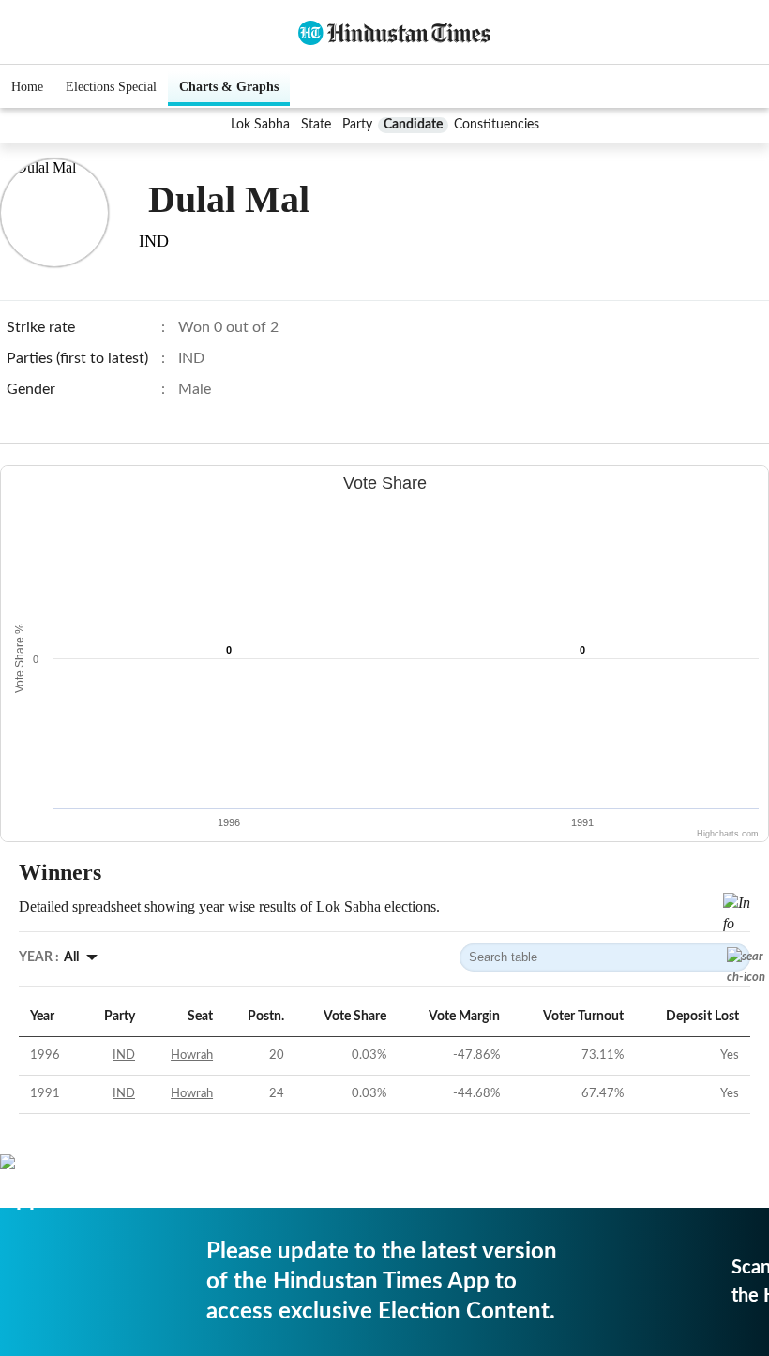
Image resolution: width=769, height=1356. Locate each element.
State (316, 124)
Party (357, 124)
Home (27, 87)
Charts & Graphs (229, 87)
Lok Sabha (260, 124)
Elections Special (111, 87)
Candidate (413, 124)
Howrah (192, 1055)
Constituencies (496, 124)
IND (124, 1055)
